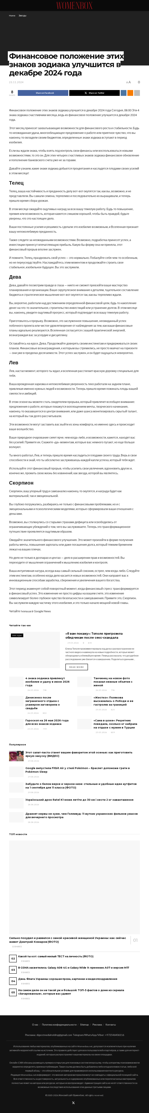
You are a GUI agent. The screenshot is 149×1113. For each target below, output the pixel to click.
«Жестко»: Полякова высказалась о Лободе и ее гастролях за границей (113, 701)
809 (112, 732)
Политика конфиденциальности (59, 1024)
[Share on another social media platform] (137, 93)
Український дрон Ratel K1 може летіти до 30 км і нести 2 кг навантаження (79, 799)
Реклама (97, 1024)
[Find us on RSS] (78, 1103)
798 (44, 690)
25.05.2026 (101, 709)
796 (112, 690)
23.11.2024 (16, 82)
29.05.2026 (73, 643)
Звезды (22, 15)
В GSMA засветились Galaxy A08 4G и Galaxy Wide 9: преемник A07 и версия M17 (73, 967)
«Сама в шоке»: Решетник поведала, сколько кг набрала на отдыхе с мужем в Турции (115, 724)
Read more (78, 667)
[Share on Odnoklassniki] (130, 93)
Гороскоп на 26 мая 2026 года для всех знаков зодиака (47, 722)
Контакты (111, 1024)
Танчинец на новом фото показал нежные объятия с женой (113, 682)
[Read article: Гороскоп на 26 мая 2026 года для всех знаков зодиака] (16, 724)
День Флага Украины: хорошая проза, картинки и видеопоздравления (67, 979)
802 (44, 713)
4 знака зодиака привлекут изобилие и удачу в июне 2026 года (47, 682)
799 (44, 729)
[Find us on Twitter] (73, 1103)
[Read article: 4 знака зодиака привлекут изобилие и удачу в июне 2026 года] (16, 682)
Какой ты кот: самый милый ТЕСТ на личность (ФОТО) (55, 956)
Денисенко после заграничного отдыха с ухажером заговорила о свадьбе (42, 703)
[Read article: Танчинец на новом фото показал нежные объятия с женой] (84, 682)
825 (112, 709)
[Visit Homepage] (74, 5)
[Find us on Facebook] (68, 1103)
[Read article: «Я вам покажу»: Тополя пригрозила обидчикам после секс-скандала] (34, 650)
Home (12, 15)
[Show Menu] (10, 5)
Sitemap (84, 1024)
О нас (35, 1024)
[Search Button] (138, 5)
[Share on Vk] (123, 93)
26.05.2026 (33, 690)
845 (90, 643)
